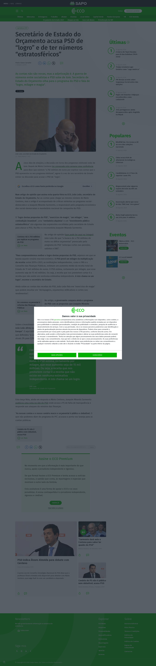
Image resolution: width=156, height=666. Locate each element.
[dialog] (78, 333)
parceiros (57, 319)
